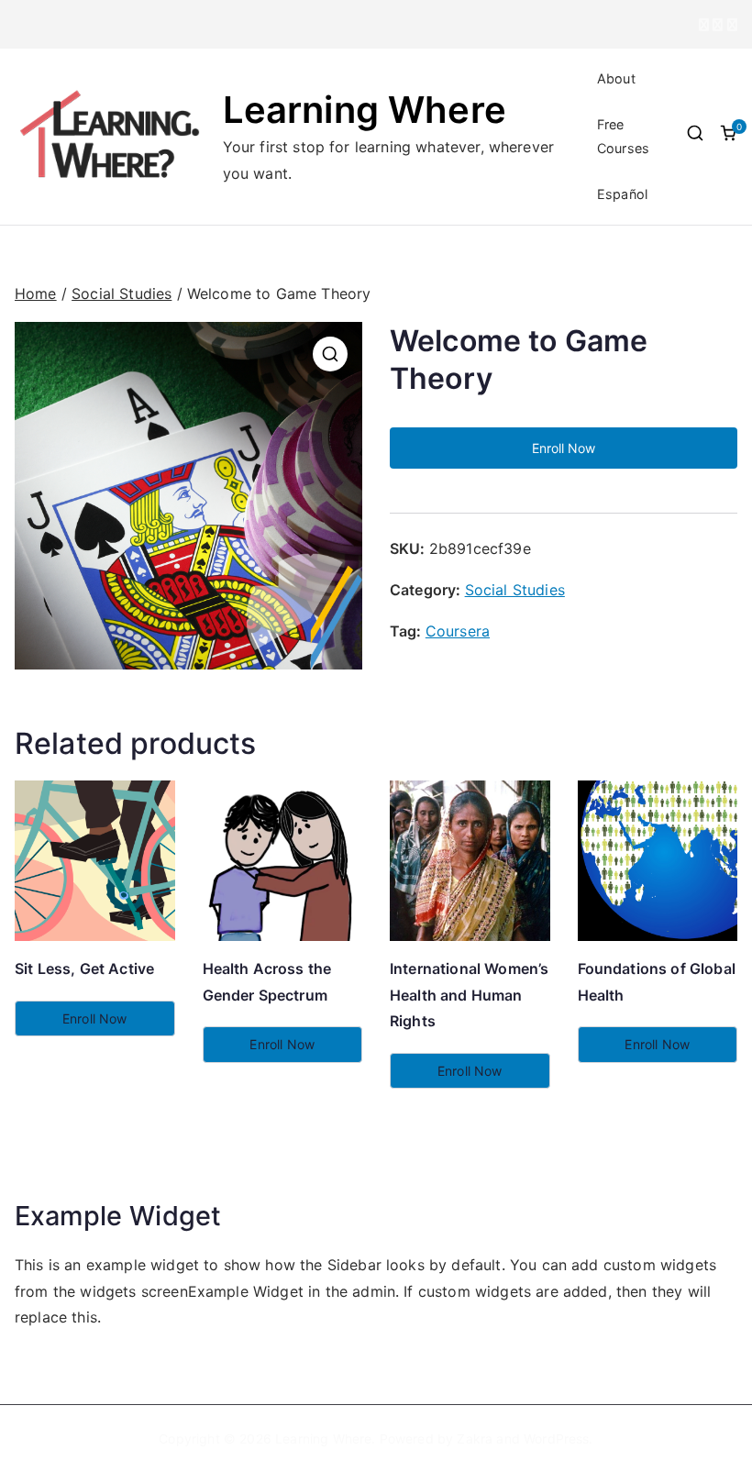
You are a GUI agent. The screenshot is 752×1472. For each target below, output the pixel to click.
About (616, 78)
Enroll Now (563, 448)
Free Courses (623, 136)
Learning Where (364, 109)
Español (622, 194)
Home (36, 293)
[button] (330, 354)
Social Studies (121, 293)
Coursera (458, 631)
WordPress (556, 1438)
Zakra (474, 1438)
